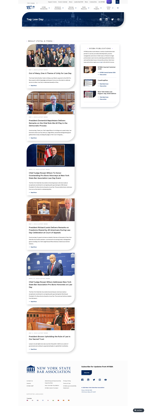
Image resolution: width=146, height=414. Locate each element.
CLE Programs (96, 7)
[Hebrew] (42, 400)
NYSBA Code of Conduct (51, 388)
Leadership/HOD (78, 2)
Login (109, 2)
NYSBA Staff (30, 386)
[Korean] (32, 400)
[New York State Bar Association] (31, 8)
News (86, 2)
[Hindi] (53, 400)
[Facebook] (82, 380)
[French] (37, 400)
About (70, 2)
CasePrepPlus (103, 80)
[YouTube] (106, 380)
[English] (27, 400)
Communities (93, 2)
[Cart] (118, 8)
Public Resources (84, 7)
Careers (29, 383)
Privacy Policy (67, 381)
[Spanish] (63, 400)
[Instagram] (100, 380)
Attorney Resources (71, 7)
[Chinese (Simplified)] (58, 400)
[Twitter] (94, 380)
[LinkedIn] (88, 380)
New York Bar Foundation (52, 385)
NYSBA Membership (43, 7)
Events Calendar (62, 2)
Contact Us (30, 381)
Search (117, 2)
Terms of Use (66, 383)
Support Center (52, 2)
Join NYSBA (101, 2)
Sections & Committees (57, 7)
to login (101, 62)
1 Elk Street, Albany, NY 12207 (88, 392)
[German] (68, 400)
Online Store (108, 7)
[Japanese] (48, 400)
